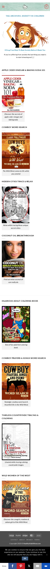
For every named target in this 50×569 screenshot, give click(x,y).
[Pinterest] (21, 566)
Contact (14, 540)
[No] (46, 555)
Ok (25, 558)
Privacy (29, 540)
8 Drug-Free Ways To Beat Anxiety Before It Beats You (25, 50)
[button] (3, 7)
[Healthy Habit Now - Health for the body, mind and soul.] (25, 6)
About (22, 540)
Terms (36, 540)
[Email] (37, 566)
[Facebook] (12, 566)
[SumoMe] (46, 566)
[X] (29, 566)
